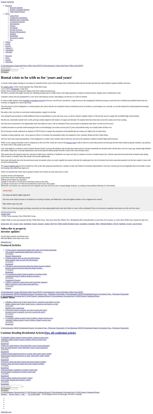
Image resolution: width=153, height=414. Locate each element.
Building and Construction (19, 20)
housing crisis (71, 143)
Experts (8, 46)
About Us (8, 48)
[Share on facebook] (2, 212)
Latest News (14, 16)
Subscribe (10, 2)
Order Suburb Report (17, 12)
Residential (14, 36)
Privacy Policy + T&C (17, 394)
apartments (27, 224)
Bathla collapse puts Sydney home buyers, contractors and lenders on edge (31, 304)
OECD (115, 224)
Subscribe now (6, 242)
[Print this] (14, 212)
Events (7, 44)
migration (91, 224)
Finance (12, 26)
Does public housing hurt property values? (16, 380)
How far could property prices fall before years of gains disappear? (24, 348)
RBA (98, 224)
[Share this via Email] (11, 212)
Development (14, 24)
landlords (122, 224)
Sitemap (4, 394)
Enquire (3, 2)
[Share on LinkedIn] (5, 212)
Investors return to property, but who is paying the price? (25, 312)
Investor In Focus (16, 30)
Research (8, 6)
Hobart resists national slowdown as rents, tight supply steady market (25, 356)
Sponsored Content (16, 38)
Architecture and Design (18, 18)
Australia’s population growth (33, 100)
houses (34, 224)
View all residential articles (60, 332)
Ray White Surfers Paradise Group (66, 224)
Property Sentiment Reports (19, 10)
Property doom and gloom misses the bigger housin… (24, 268)
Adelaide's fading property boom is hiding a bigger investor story (28, 320)
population (83, 224)
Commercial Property (17, 22)
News (7, 14)
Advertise (8, 52)
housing (41, 224)
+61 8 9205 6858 (34, 394)
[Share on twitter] (8, 212)
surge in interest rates (11, 166)
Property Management (18, 32)
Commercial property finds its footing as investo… (23, 276)
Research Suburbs (16, 8)
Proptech (13, 34)
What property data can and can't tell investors (21, 260)
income (129, 224)
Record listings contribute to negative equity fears (18, 372)
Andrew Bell (8, 87)
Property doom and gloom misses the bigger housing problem (22, 364)
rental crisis (5, 224)
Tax (11, 40)
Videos (7, 42)
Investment (14, 28)
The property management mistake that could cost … (24, 252)
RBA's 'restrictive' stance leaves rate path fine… (22, 284)
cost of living (137, 224)
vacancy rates (18, 224)
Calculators (9, 50)
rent (11, 224)
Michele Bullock (106, 224)
